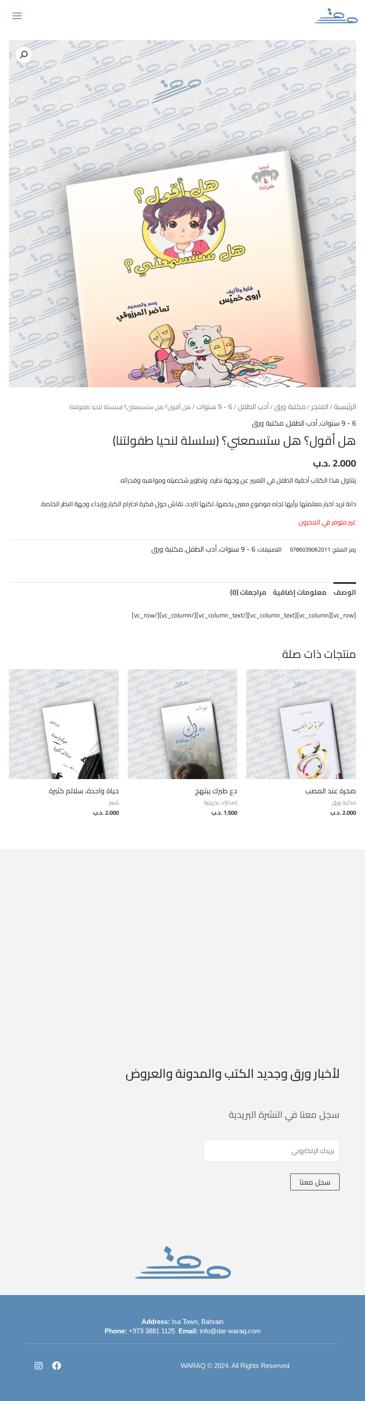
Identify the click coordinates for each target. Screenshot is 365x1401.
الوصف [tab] (344, 592)
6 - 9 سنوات (214, 406)
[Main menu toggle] (17, 15)
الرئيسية (345, 406)
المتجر (319, 406)
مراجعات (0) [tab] (248, 592)
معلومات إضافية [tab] (300, 592)
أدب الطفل (253, 406)
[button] (24, 55)
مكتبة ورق (290, 406)
